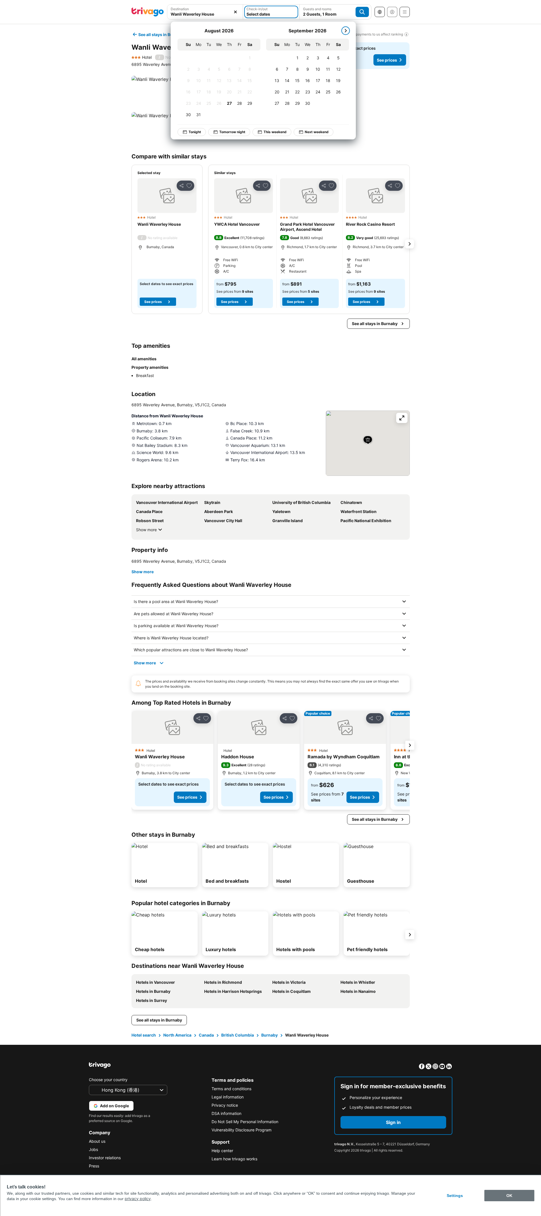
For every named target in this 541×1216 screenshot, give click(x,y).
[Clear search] (235, 12)
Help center (222, 1150)
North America (177, 1035)
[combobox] (205, 12)
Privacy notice (225, 1105)
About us (97, 1141)
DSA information (226, 1113)
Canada (206, 1035)
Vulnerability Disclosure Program (241, 1129)
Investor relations (105, 1157)
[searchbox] (205, 14)
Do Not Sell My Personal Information (245, 1121)
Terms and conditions (231, 1088)
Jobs (93, 1149)
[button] (205, 12)
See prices (387, 60)
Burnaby (269, 1035)
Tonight (195, 132)
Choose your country (108, 1079)
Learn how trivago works (234, 1158)
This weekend (275, 132)
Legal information (228, 1096)
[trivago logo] (147, 11)
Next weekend (317, 132)
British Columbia (237, 1035)
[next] (345, 30)
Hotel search (143, 1035)
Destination (180, 9)
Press (94, 1165)
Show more (146, 529)
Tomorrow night (232, 132)
